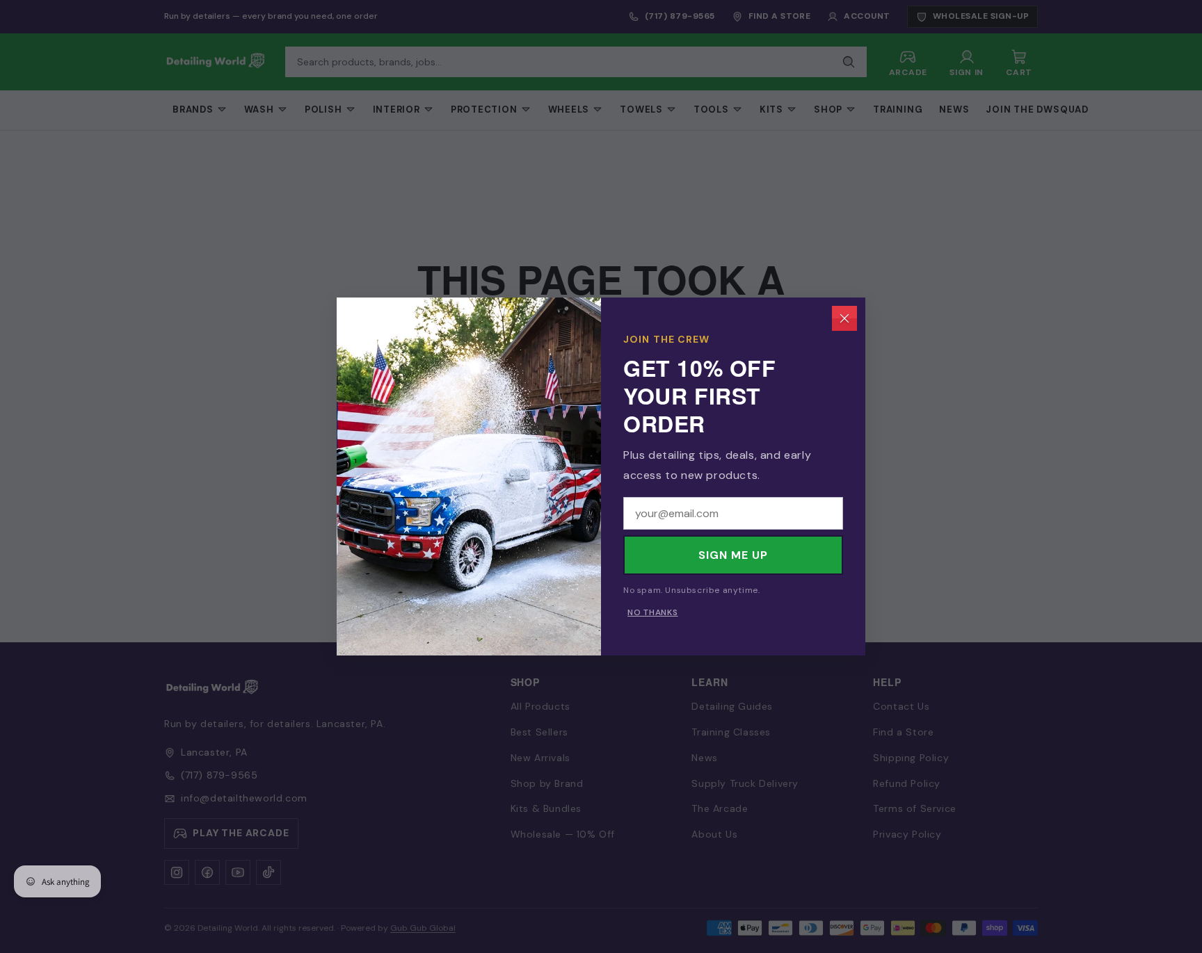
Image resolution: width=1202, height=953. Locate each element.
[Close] (844, 318)
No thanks (652, 612)
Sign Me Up (733, 555)
